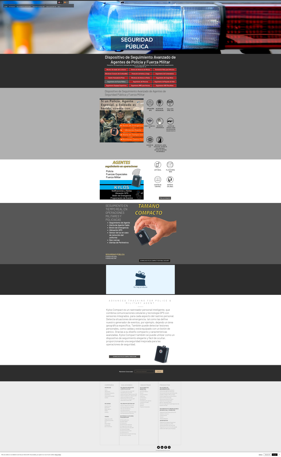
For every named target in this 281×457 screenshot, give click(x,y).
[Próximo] (273, 27)
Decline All (267, 454)
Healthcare (142, 396)
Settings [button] (260, 454)
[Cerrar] (279, 454)
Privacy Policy (58, 454)
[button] (5, 6)
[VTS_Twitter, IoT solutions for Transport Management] (158, 447)
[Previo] (8, 27)
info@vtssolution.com (163, 450)
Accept (274, 454)
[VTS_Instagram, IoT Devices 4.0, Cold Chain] (169, 447)
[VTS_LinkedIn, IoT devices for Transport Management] (162, 447)
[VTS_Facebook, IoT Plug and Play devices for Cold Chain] (165, 447)
